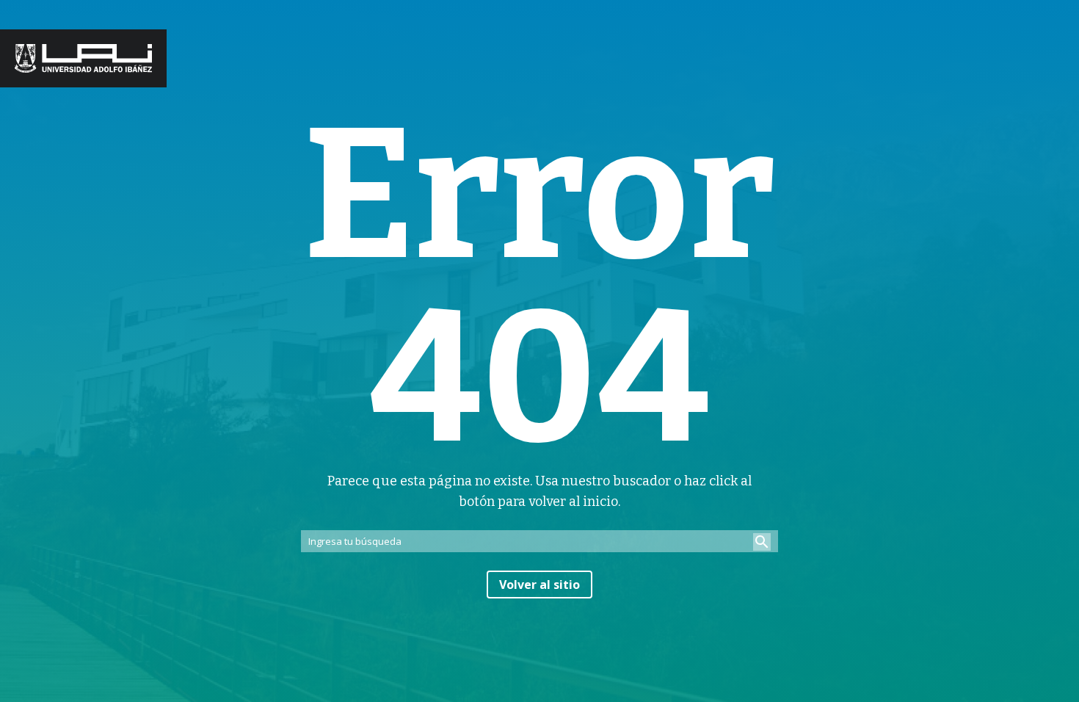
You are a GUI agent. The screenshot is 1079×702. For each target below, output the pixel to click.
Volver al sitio (539, 584)
